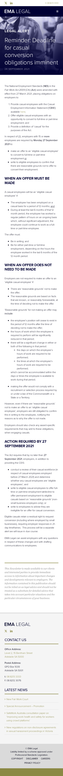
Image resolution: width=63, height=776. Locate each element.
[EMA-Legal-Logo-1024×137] (17, 10)
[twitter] (6, 3)
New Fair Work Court (17, 699)
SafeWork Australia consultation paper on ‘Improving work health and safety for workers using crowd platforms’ (30, 716)
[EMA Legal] (17, 624)
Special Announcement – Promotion (25, 706)
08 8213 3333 (51, 3)
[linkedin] (11, 3)
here (22, 111)
